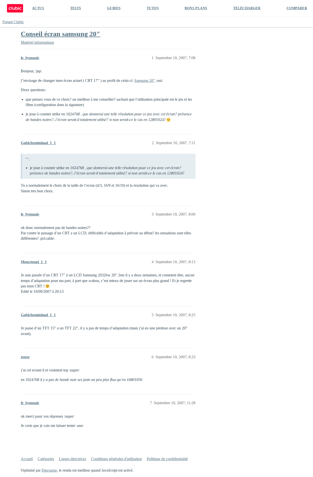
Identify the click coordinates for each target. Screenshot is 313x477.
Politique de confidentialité (167, 459)
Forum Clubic (13, 22)
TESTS (75, 8)
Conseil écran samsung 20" (60, 34)
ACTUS (38, 8)
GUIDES (114, 8)
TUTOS (153, 8)
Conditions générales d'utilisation (116, 459)
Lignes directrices (72, 459)
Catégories (46, 459)
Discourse (49, 470)
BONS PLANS (196, 8)
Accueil (27, 459)
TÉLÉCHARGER (246, 8)
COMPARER (297, 8)
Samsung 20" (144, 80)
